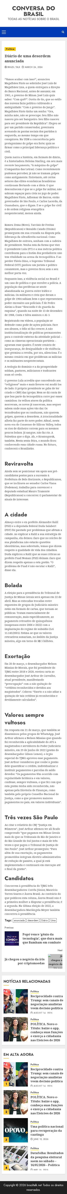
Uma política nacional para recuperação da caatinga (47, 1131)
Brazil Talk (14, 67)
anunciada (19, 920)
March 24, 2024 (34, 67)
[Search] (63, 31)
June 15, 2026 (41, 1139)
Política (10, 49)
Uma (53, 920)
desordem (33, 920)
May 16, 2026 (41, 1170)
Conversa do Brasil (33, 11)
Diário (44, 920)
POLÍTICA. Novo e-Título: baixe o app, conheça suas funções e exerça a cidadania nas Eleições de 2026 (47, 1032)
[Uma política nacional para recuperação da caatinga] (16, 1130)
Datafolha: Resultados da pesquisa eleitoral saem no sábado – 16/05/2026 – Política (47, 1159)
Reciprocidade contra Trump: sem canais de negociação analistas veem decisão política (47, 1002)
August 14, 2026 (43, 1013)
